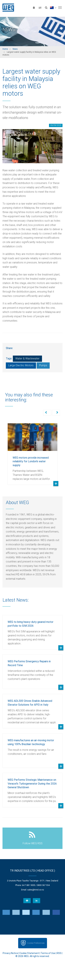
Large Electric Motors (21, 365)
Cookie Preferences (35, 943)
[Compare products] (40, 7)
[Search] (46, 7)
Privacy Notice (10, 953)
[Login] (33, 7)
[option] (32, 451)
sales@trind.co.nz (35, 890)
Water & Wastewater (27, 358)
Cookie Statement (29, 953)
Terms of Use (48, 953)
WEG (7, 7)
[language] (53, 7)
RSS (59, 953)
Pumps (43, 365)
